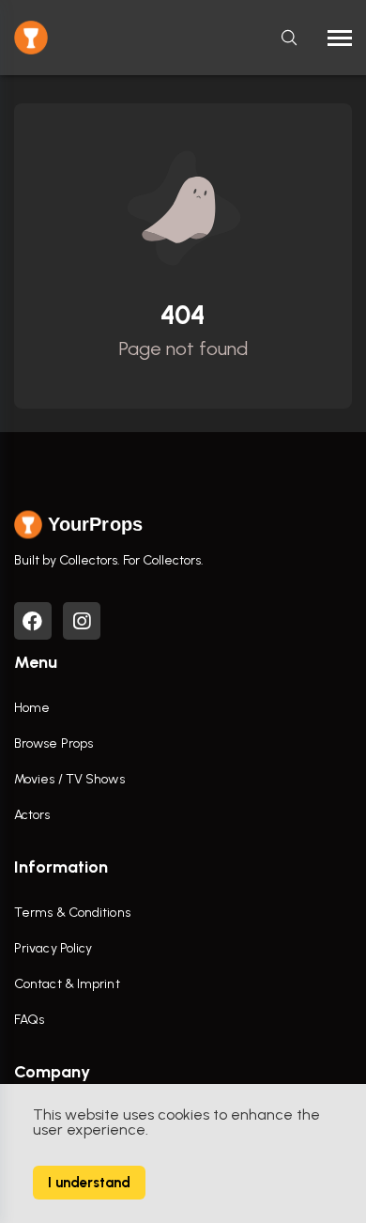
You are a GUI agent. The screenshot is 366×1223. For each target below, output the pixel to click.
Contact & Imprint (67, 984)
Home (32, 708)
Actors (32, 815)
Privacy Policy (53, 948)
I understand (89, 1182)
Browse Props (53, 743)
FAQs (29, 1020)
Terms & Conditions (72, 913)
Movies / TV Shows (69, 779)
